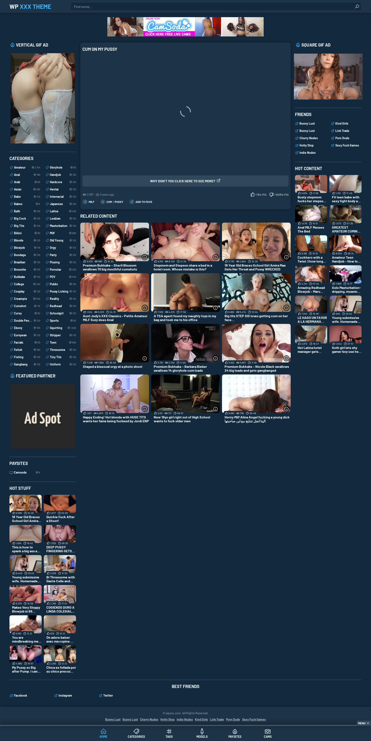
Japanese (63, 204)
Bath (27, 211)
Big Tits (27, 226)
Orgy (63, 247)
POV (63, 277)
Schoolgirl (63, 313)
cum (109, 201)
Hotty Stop (307, 145)
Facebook (20, 695)
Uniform (63, 364)
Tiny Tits (63, 357)
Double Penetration (27, 320)
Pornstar (63, 269)
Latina (63, 211)
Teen (63, 342)
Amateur (27, 167)
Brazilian (27, 262)
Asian (27, 189)
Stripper (63, 335)
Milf (91, 201)
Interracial (63, 196)
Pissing (63, 262)
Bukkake (27, 277)
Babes (27, 204)
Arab (27, 182)
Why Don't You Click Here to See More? (182, 181)
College (27, 284)
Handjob (63, 175)
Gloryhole (63, 167)
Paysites (234, 736)
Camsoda (27, 472)
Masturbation (63, 226)
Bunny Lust (307, 123)
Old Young (63, 240)
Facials (27, 342)
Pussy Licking (63, 291)
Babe (27, 196)
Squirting (63, 328)
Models (202, 736)
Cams (268, 736)
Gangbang (27, 364)
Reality (63, 298)
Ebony (27, 328)
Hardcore (63, 182)
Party (63, 255)
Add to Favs (143, 201)
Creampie (27, 298)
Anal (27, 175)
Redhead (63, 306)
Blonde (27, 240)
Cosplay (27, 291)
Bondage (27, 255)
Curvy (27, 313)
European (27, 335)
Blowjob (27, 247)
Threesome (63, 350)
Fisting (27, 357)
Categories (136, 736)
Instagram (65, 695)
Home (103, 736)
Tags (169, 736)
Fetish (27, 350)
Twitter (108, 695)
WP (30, 6)
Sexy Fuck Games (347, 145)
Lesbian (63, 218)
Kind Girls (341, 123)
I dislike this (281, 194)
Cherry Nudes (309, 138)
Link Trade (342, 131)
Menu (361, 723)
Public (63, 284)
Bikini (27, 233)
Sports (63, 320)
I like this (261, 194)
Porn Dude (342, 138)
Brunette (27, 269)
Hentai (63, 189)
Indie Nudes (308, 152)
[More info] (144, 257)
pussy (119, 201)
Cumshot (27, 306)
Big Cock (27, 218)
